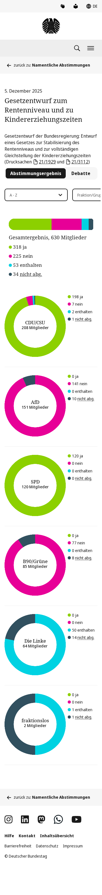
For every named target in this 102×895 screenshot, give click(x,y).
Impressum (73, 846)
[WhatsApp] (58, 819)
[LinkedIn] (25, 819)
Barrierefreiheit (18, 846)
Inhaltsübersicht (57, 835)
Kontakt (27, 835)
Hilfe (9, 835)
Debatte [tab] (80, 173)
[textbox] (33, 195)
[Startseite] (51, 26)
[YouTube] (76, 819)
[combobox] (36, 195)
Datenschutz (47, 846)
